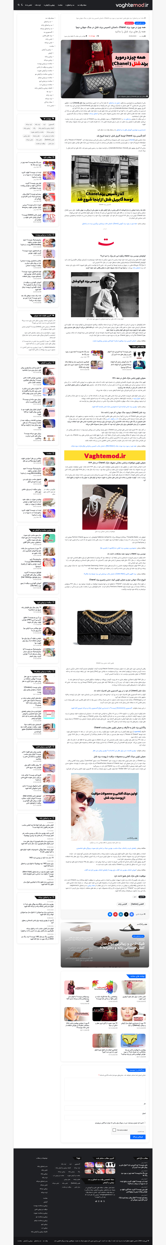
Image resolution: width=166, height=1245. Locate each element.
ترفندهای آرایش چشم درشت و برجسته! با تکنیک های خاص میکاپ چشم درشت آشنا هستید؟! (31, 702)
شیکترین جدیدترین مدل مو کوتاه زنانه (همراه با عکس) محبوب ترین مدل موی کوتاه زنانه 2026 (76, 365)
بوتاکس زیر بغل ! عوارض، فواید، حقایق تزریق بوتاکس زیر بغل (31, 459)
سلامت (60, 5)
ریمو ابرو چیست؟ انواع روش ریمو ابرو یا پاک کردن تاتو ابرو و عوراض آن (31, 196)
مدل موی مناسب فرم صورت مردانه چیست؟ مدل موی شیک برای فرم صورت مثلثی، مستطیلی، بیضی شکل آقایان (31, 539)
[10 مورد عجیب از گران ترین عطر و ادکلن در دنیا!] (104, 1014)
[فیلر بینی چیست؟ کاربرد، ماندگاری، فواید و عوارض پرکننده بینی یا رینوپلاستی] (49, 186)
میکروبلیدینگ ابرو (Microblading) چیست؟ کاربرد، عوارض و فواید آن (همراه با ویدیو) (31, 563)
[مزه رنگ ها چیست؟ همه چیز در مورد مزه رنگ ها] (97, 354)
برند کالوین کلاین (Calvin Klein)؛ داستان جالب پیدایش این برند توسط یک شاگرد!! (110, 574)
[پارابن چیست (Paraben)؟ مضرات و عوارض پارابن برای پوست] (49, 690)
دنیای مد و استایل (114, 103)
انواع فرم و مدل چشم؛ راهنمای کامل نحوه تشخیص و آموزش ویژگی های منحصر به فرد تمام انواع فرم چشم (38, 335)
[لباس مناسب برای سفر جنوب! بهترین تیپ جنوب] (133, 987)
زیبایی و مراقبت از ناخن (44, 67)
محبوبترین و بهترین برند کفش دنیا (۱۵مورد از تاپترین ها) (118, 548)
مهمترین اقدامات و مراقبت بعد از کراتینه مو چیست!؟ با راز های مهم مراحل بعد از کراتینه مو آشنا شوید (31, 424)
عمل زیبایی (27, 136)
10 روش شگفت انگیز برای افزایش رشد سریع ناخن (33, 766)
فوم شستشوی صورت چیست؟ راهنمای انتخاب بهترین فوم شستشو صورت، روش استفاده (31, 274)
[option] (105, 945)
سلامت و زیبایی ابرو (45, 81)
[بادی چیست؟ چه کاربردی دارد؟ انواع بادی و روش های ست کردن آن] (139, 354)
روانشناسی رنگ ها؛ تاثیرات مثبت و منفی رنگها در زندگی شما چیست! (106, 997)
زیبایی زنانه (48, 56)
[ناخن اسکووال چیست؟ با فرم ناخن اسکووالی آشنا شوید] (49, 789)
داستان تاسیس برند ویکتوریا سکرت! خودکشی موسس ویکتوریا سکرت (114, 341)
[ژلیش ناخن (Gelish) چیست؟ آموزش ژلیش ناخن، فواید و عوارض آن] (49, 218)
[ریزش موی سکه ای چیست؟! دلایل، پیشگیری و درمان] (49, 402)
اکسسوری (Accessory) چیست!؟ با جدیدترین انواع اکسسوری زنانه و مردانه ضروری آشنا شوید (101, 708)
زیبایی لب (44, 1228)
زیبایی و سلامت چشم (40, 1220)
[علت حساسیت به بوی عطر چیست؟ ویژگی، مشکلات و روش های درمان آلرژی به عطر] (49, 679)
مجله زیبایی (91, 885)
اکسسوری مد (48, 32)
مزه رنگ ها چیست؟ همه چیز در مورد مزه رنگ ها (31, 163)
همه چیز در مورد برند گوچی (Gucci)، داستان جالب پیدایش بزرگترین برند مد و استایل (109, 223)
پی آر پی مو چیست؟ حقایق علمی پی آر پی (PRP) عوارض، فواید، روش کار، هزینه (31, 619)
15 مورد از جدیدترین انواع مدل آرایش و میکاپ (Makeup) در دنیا (133, 1024)
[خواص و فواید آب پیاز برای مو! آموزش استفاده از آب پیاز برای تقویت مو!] (49, 641)
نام (145, 1104)
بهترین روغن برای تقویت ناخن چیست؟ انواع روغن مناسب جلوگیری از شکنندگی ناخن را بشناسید (31, 755)
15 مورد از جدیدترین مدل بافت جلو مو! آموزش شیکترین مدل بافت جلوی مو (31, 550)
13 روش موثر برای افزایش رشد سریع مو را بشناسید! (31, 608)
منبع (135, 897)
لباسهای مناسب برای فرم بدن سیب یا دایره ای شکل (32, 480)
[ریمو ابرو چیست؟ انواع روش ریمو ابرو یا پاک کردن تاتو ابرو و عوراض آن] (49, 197)
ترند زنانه (49, 95)
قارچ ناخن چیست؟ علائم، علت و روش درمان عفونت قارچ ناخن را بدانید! (31, 777)
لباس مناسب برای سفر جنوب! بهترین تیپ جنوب (134, 997)
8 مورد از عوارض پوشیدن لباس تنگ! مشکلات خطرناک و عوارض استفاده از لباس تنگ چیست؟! (77, 1025)
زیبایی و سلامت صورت (40, 1213)
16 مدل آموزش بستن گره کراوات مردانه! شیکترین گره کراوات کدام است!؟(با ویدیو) (120, 365)
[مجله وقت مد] (132, 5)
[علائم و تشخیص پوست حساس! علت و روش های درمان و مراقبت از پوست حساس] (49, 264)
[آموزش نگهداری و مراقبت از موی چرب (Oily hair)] (49, 586)
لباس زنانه (122, 904)
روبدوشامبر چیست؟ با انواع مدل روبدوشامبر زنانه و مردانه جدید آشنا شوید (78, 998)
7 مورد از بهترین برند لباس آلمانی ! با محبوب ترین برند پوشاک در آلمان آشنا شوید (38, 348)
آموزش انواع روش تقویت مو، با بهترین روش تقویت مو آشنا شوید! (31, 411)
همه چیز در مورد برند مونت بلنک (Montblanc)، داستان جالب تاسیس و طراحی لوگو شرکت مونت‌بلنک (103, 446)
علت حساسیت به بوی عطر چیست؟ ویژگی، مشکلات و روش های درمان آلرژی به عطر (31, 678)
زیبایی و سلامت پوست (40, 1205)
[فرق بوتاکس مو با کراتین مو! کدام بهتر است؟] (49, 631)
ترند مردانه (48, 98)
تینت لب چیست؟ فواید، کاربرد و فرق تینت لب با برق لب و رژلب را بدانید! (31, 174)
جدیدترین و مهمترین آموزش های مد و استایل (131, 130)
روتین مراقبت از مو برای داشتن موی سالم (31, 490)
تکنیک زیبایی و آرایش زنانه (43, 88)
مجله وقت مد (81, 5)
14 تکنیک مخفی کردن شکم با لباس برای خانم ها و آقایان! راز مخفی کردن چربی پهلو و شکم (31, 391)
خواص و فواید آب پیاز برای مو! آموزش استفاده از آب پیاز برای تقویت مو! (31, 640)
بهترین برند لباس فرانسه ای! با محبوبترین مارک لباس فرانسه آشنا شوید (114, 406)
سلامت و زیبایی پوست (44, 63)
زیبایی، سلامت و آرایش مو (43, 74)
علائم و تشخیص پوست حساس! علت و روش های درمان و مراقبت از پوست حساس (31, 263)
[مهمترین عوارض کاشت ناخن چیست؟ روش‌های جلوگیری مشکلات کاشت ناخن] (49, 381)
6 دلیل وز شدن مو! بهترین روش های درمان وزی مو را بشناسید (31, 369)
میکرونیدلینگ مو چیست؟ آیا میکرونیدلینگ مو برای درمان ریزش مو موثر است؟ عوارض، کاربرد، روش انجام (32, 653)
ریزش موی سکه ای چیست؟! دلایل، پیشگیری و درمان (32, 400)
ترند (44, 124)
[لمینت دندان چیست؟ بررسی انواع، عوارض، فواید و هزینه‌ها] (49, 208)
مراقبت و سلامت (40, 144)
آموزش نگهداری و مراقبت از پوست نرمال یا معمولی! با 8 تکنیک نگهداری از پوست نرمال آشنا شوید (31, 286)
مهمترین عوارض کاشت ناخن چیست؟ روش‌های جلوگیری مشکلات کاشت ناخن (32, 380)
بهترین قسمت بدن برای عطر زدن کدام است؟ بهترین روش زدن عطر (114, 750)
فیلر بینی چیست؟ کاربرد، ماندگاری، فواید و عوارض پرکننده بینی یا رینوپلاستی (31, 185)
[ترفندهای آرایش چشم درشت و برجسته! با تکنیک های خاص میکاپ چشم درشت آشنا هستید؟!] (49, 701)
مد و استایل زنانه (46, 25)
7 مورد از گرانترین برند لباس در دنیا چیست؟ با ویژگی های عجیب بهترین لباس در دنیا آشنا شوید (38, 342)
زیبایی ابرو (44, 1224)
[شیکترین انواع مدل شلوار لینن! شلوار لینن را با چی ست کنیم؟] (104, 1041)
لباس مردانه (48, 42)
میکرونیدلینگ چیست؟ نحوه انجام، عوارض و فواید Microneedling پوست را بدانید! (31, 242)
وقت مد (107, 1241)
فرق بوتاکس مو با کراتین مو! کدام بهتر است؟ (32, 629)
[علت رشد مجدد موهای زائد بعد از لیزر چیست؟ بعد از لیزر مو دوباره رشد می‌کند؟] (49, 299)
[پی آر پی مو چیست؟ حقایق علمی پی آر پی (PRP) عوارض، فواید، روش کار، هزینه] (49, 620)
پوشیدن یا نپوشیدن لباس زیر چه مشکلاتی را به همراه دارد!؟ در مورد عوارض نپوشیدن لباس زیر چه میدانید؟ (133, 1052)
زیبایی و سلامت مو (41, 1217)
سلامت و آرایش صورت (44, 70)
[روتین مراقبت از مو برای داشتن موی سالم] (49, 492)
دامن (108, 419)
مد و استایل (70, 5)
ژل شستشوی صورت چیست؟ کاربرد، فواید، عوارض (31, 251)
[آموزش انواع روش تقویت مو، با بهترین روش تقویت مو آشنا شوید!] (49, 412)
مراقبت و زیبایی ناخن (41, 1209)
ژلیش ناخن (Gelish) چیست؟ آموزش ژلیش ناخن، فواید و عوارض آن (31, 217)
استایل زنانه (136, 268)
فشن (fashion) (137, 904)
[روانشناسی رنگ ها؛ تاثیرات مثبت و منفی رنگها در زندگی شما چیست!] (104, 987)
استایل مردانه (93, 113)
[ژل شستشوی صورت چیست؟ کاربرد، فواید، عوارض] (49, 254)
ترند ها (38, 5)
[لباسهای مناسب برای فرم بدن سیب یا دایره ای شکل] (49, 482)
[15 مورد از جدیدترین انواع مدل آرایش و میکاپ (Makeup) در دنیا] (133, 1014)
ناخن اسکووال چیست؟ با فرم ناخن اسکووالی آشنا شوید (32, 787)
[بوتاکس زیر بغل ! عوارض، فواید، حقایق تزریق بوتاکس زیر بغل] (49, 461)
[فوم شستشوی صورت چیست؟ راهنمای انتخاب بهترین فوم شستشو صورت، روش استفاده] (49, 274)
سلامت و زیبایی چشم (45, 77)
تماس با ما (28, 5)
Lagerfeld (136, 731)
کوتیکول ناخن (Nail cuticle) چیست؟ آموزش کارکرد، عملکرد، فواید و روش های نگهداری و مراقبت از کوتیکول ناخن (31, 799)
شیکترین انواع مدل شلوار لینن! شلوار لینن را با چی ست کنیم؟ (106, 1051)
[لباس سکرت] (105, 242)
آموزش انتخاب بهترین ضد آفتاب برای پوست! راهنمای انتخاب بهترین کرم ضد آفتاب (110, 870)
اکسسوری (51, 124)
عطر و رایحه (36, 136)
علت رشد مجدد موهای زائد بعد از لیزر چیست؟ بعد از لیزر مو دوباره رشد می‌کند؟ (31, 298)
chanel (131, 140)
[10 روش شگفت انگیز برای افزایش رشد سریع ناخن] (49, 768)
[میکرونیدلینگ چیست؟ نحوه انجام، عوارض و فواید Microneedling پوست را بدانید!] (49, 243)
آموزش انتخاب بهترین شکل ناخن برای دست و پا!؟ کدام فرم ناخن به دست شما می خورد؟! (38, 321)
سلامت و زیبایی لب (45, 84)
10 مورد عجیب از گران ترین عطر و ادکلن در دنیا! (106, 1024)
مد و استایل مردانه (46, 28)
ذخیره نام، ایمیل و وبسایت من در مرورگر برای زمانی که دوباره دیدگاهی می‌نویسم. (119, 1123)
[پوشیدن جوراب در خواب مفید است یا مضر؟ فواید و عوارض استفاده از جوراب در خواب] (49, 502)
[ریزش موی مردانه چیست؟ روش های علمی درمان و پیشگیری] (49, 436)
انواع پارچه (136, 398)
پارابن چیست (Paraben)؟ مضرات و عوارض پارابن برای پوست (32, 689)
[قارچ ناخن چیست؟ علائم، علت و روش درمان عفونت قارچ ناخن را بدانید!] (49, 778)
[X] (104, 1201)
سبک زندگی (48, 102)
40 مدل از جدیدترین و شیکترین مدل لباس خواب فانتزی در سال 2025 (123, 947)
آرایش (50, 53)
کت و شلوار (114, 419)
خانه (142, 18)
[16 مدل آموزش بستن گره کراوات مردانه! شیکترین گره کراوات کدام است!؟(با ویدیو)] (139, 365)
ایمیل (144, 1113)
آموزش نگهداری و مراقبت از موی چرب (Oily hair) (30, 584)
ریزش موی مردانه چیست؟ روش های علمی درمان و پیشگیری (32, 436)
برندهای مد (127, 119)
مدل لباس (51, 144)
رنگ (34, 128)
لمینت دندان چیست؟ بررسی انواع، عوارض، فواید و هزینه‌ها (31, 206)
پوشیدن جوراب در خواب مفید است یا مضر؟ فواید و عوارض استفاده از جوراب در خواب (31, 501)
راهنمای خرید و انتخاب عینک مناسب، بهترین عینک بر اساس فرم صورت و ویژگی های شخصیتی (106, 848)
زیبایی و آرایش (50, 5)
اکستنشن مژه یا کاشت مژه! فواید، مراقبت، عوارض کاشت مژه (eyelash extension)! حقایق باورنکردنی (31, 728)
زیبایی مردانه (48, 60)
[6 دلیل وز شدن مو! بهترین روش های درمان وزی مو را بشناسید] (49, 371)
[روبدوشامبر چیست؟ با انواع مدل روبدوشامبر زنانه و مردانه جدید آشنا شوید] (76, 987)
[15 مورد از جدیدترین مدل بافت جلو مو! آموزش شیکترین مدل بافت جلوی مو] (49, 551)
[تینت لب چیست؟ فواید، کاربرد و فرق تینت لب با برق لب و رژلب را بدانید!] (49, 175)
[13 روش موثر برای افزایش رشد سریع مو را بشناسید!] (49, 610)
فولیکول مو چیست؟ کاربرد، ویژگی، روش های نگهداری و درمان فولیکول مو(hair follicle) (31, 574)
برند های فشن (127, 18)
